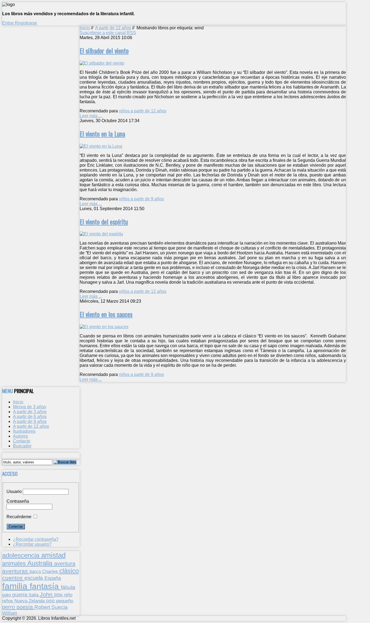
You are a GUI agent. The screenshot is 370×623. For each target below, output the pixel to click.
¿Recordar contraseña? (36, 539)
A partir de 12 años (113, 28)
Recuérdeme (19, 516)
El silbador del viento (104, 50)
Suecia (59, 607)
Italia (34, 594)
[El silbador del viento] (102, 63)
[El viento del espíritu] (101, 234)
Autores (20, 436)
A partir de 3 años (30, 411)
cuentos (13, 578)
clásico (69, 570)
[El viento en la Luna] (101, 146)
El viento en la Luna (102, 133)
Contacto (21, 441)
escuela (34, 578)
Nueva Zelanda (30, 600)
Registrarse (26, 23)
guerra (20, 594)
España (52, 578)
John (47, 594)
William (9, 613)
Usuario (14, 491)
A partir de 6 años (30, 416)
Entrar (8, 23)
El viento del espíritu (104, 221)
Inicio (85, 28)
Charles (50, 571)
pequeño (64, 600)
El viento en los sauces (106, 314)
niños (8, 600)
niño (68, 594)
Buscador (22, 446)
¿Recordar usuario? (32, 544)
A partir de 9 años (30, 421)
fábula (68, 587)
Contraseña (18, 501)
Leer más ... (91, 115)
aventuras (16, 571)
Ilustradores (24, 431)
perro (9, 607)
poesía (25, 607)
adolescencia (21, 555)
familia (16, 586)
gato (7, 594)
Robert (42, 607)
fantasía (45, 586)
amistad (53, 555)
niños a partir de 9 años (141, 199)
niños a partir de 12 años (142, 111)
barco (36, 571)
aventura (64, 563)
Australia (40, 563)
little (59, 594)
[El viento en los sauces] (104, 326)
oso (51, 600)
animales (14, 563)
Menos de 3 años (29, 406)
